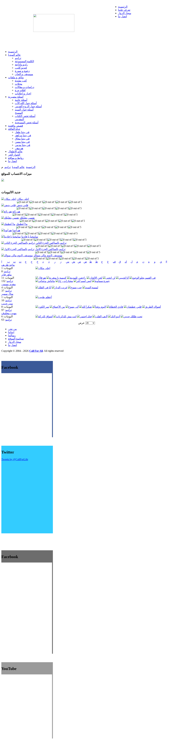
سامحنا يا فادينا (29, 236)
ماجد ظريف (8, 264)
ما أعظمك (22, 224)
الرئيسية (30, 167)
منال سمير (7, 293)
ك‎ (126, 261)
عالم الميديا (18, 167)
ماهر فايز (6, 274)
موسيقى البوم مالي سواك (48, 255)
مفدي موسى (8, 284)
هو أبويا (16, 230)
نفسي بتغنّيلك (27, 217)
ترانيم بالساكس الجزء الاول (50, 249)
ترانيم (7, 167)
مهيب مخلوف (9, 313)
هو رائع (16, 211)
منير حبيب (7, 303)
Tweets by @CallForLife (14, 459)
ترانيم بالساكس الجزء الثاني (51, 242)
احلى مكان (23, 199)
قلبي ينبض (22, 205)
